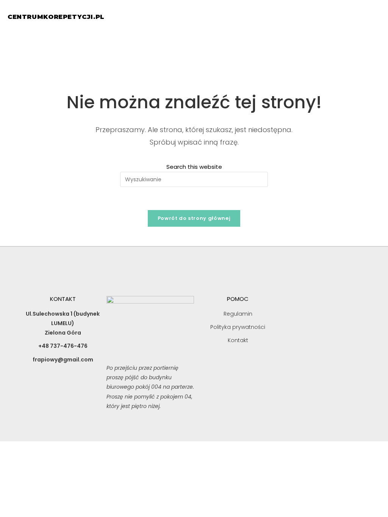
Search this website (194, 167)
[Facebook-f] (63, 394)
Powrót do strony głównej (194, 218)
